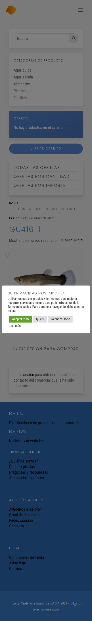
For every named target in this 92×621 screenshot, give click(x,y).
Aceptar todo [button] (20, 319)
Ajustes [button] (40, 319)
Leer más (15, 326)
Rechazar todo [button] (60, 319)
